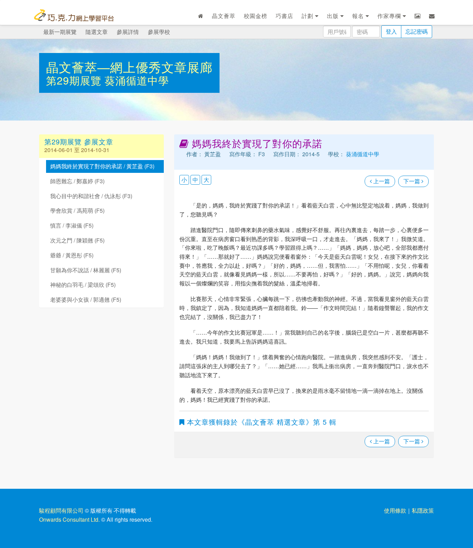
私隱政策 (423, 510)
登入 (391, 31)
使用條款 (395, 510)
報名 (359, 16)
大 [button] (206, 180)
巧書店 (284, 16)
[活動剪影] (417, 16)
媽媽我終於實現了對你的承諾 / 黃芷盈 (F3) (102, 166)
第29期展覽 (75, 80)
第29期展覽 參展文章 (78, 141)
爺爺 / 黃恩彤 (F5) (71, 255)
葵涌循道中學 (137, 80)
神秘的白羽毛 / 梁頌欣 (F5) (83, 285)
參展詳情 (128, 32)
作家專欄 (390, 16)
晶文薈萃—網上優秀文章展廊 (129, 67)
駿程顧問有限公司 (61, 510)
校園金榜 (255, 16)
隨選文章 (97, 32)
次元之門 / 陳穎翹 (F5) (77, 240)
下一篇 (412, 181)
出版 (333, 16)
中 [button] (195, 180)
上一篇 (381, 181)
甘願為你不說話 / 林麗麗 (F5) (85, 270)
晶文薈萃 (223, 16)
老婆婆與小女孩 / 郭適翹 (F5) (85, 299)
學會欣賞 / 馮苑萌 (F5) (77, 210)
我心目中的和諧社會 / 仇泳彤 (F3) (91, 196)
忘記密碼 (416, 31)
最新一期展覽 (60, 32)
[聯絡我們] (432, 16)
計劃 (308, 16)
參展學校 (159, 32)
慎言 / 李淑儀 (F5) (71, 225)
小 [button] (184, 180)
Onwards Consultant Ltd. (69, 519)
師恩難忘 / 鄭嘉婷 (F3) (77, 181)
